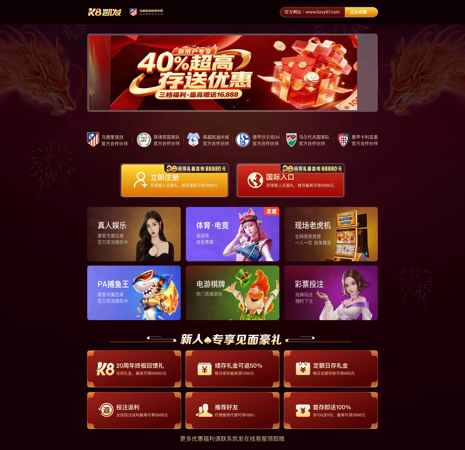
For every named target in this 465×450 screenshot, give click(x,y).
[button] (228, 107)
